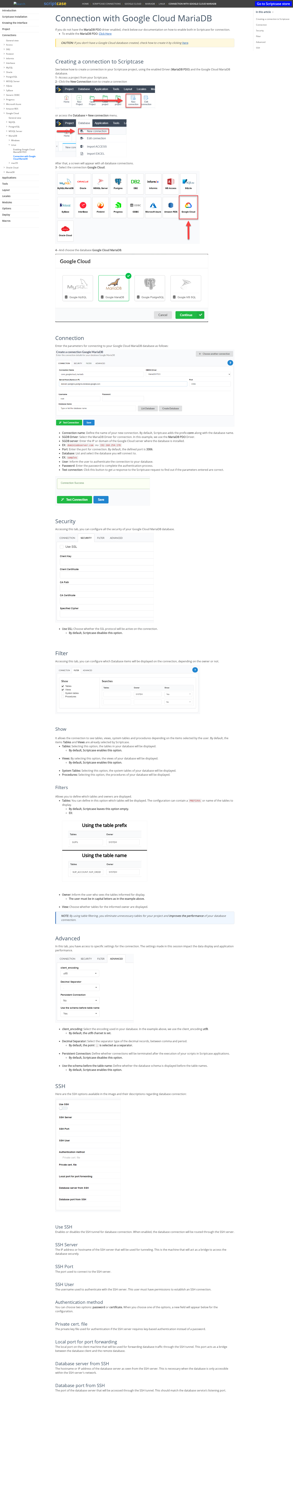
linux (162, 3)
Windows (15, 140)
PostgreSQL (11, 76)
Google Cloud (12, 113)
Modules (7, 202)
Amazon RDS (12, 108)
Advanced (260, 42)
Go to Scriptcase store (273, 3)
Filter (258, 36)
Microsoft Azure (13, 104)
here (185, 43)
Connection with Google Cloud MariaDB (24, 157)
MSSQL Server (13, 81)
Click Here (105, 34)
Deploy (6, 214)
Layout (6, 190)
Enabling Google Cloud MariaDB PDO (24, 150)
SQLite (9, 85)
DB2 (8, 49)
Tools (5, 183)
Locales (6, 196)
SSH (258, 47)
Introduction (9, 10)
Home (85, 3)
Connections (9, 35)
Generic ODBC (13, 95)
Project (6, 29)
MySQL (9, 67)
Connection (261, 24)
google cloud (133, 3)
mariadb (150, 3)
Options (6, 208)
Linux (13, 144)
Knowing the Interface (14, 22)
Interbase (10, 63)
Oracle (9, 72)
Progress (10, 99)
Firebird (9, 53)
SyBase (9, 90)
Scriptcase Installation (14, 16)
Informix (10, 58)
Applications (9, 177)
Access (9, 44)
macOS (14, 163)
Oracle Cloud (12, 167)
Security (260, 30)
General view (12, 40)
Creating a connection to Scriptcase (272, 19)
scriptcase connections (107, 3)
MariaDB (13, 135)
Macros (6, 220)
